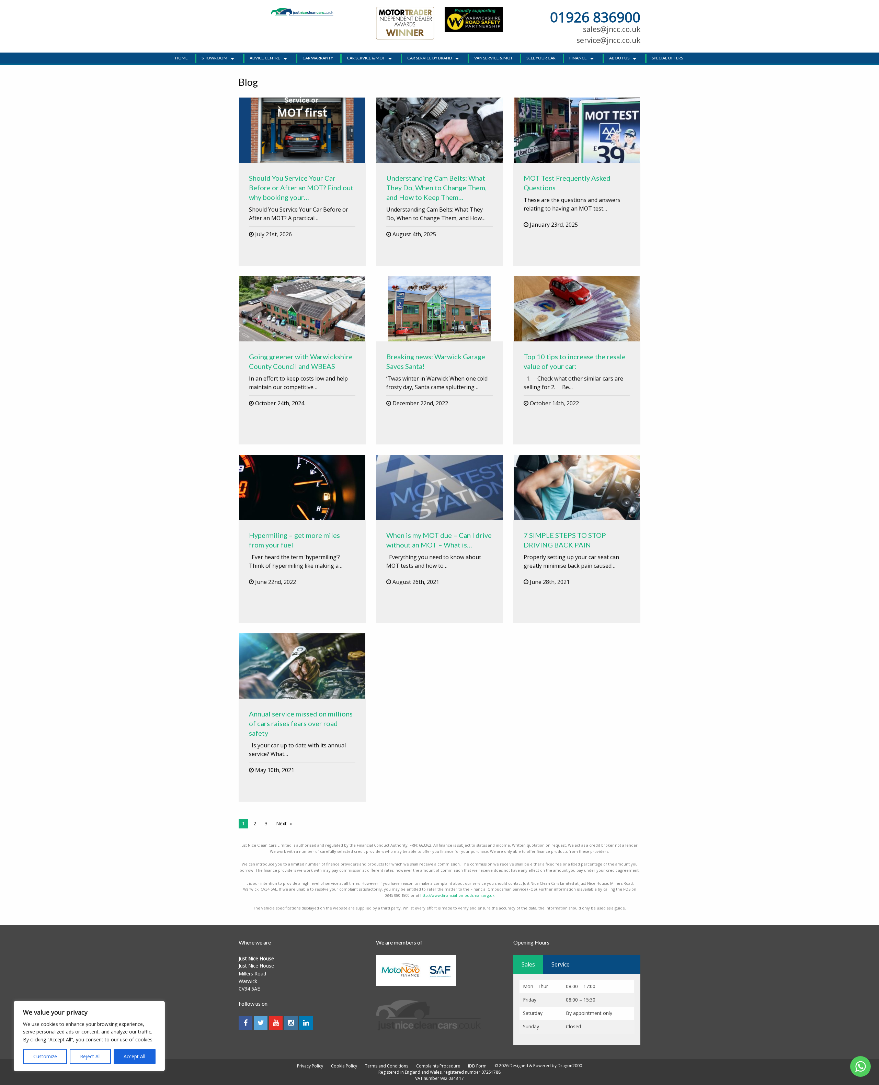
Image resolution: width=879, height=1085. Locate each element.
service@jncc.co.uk (608, 40)
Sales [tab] (528, 964)
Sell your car (541, 57)
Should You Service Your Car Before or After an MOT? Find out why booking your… (301, 187)
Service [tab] (560, 964)
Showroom (214, 57)
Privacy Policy (310, 1066)
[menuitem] (183, 58)
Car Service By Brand (429, 57)
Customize (45, 1056)
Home (181, 57)
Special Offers (667, 57)
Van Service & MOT (493, 57)
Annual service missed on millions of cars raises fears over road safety (301, 723)
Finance (578, 57)
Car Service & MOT (366, 57)
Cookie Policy (344, 1066)
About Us (619, 57)
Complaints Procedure (438, 1066)
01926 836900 (595, 17)
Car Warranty (317, 57)
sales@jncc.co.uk (611, 29)
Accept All (134, 1056)
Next (281, 823)
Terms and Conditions (386, 1066)
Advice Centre (265, 57)
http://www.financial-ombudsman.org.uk (457, 895)
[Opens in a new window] (474, 19)
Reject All (90, 1056)
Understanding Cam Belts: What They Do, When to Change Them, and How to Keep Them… (436, 187)
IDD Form (477, 1066)
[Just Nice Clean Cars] (302, 11)
